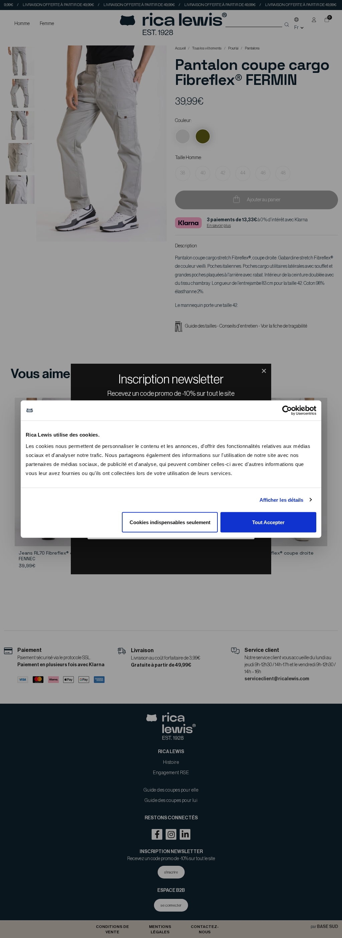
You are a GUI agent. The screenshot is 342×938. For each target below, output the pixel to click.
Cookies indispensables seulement (170, 522)
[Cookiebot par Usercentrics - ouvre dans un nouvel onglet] (287, 410)
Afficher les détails (282, 500)
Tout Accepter (268, 522)
